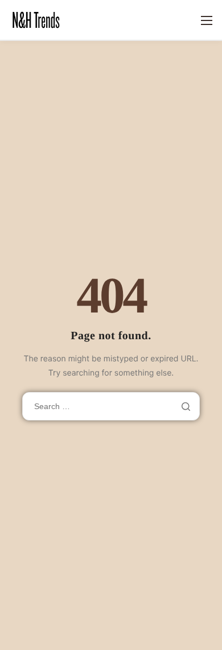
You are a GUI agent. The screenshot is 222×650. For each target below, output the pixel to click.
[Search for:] (111, 406)
